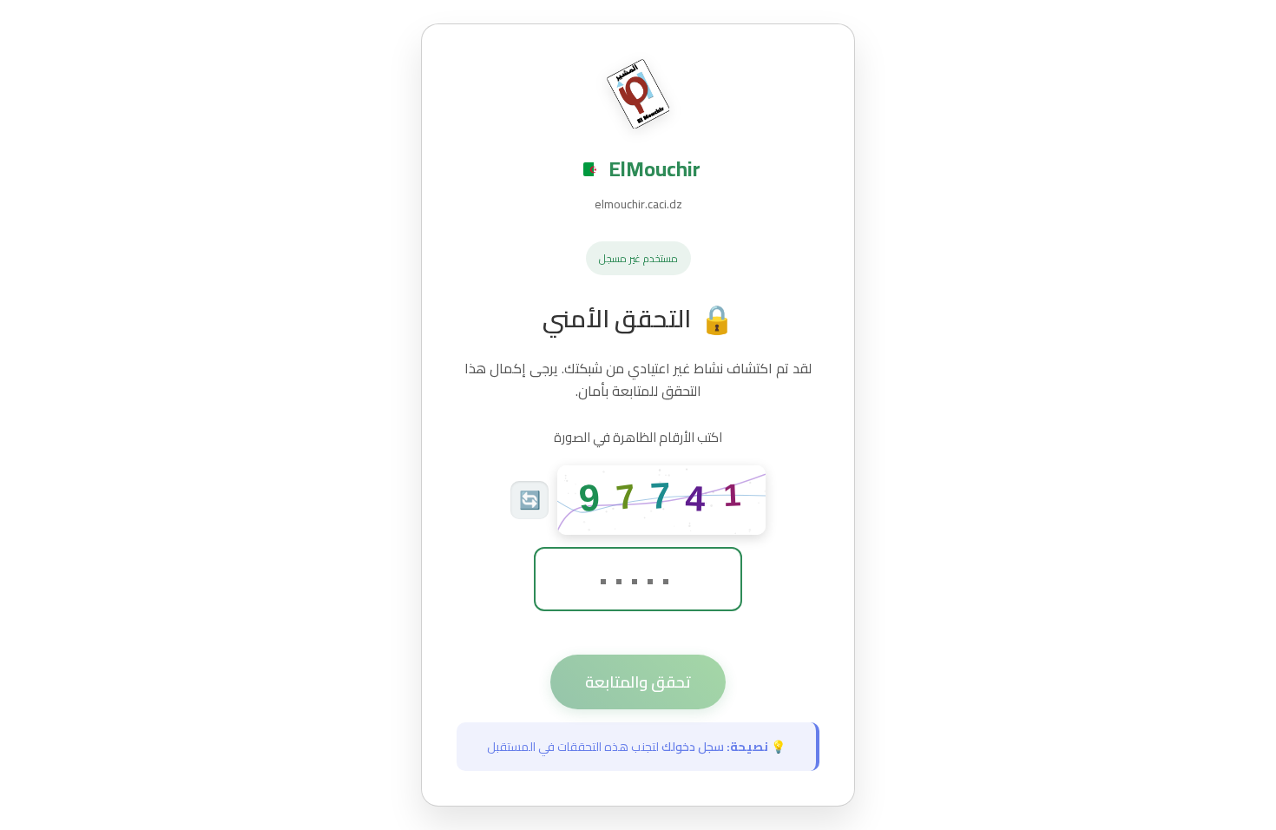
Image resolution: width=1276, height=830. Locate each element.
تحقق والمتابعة (638, 682)
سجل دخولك (692, 746)
